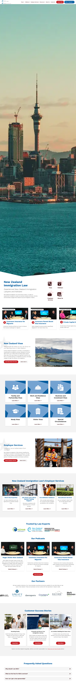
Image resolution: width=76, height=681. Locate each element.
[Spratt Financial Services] (8, 593)
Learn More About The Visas (11, 361)
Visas (22, 2)
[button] (23, 2)
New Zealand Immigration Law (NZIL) (13, 350)
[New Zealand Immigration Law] (4, 1)
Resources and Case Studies (54, 648)
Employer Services (34, 2)
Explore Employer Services (10, 460)
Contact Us (53, 2)
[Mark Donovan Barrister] (62, 594)
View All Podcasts (38, 574)
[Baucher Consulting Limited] (48, 594)
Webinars (27, 2)
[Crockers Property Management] (35, 595)
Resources (42, 2)
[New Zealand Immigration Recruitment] (6, 3)
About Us (48, 2)
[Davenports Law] (21, 596)
